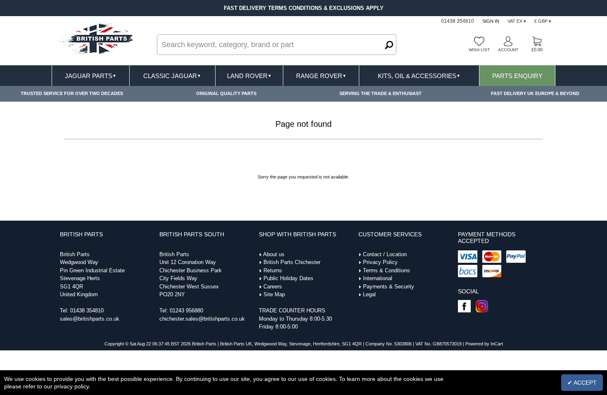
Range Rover (321, 75)
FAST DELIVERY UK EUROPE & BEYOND (535, 93)
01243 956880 (186, 310)
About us (274, 254)
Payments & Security (388, 286)
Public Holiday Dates (288, 278)
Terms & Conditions (386, 270)
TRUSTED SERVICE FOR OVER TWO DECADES (72, 93)
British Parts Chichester (291, 262)
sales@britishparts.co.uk (89, 319)
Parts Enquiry (517, 75)
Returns (272, 270)
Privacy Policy (380, 262)
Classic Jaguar (172, 75)
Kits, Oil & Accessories (419, 75)
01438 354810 (87, 310)
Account (508, 50)
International (377, 278)
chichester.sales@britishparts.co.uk (202, 319)
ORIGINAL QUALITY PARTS (226, 93)
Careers (272, 286)
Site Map (274, 294)
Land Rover (249, 75)
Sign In (490, 21)
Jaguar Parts (90, 75)
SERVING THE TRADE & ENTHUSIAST (380, 93)
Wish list (479, 50)
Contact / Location (385, 254)
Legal (369, 294)
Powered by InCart (484, 343)
